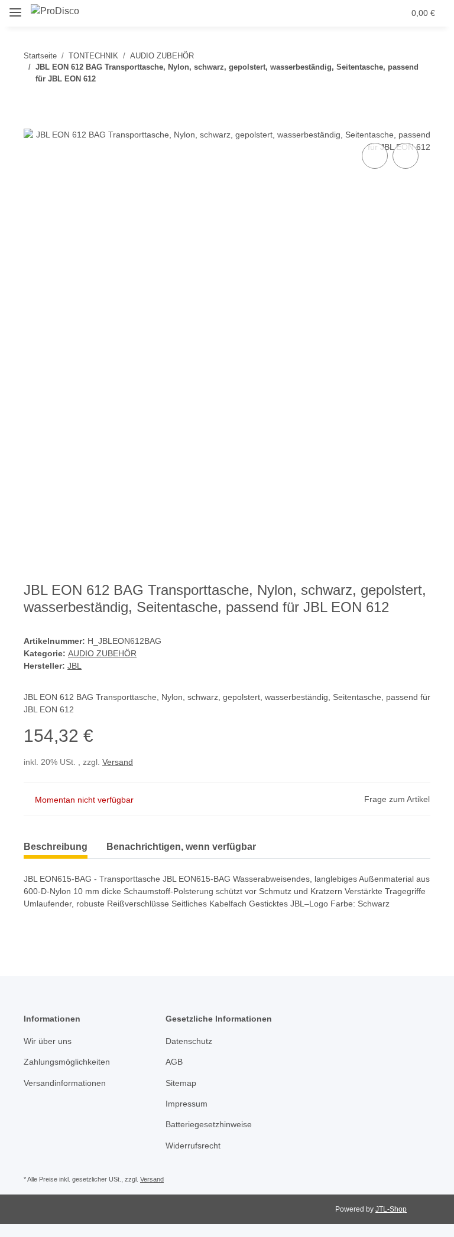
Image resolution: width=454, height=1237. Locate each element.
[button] (348, 13)
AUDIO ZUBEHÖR (102, 653)
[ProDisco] (55, 11)
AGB (174, 1061)
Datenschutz (189, 1041)
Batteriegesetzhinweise (209, 1124)
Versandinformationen (65, 1083)
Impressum (186, 1103)
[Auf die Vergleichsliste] (375, 156)
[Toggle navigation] (15, 7)
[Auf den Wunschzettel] (406, 156)
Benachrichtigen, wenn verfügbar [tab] (181, 847)
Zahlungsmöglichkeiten (67, 1061)
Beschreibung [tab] (55, 847)
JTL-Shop (391, 1209)
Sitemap (181, 1083)
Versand (117, 762)
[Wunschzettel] (372, 13)
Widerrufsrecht (193, 1145)
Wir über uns (48, 1041)
